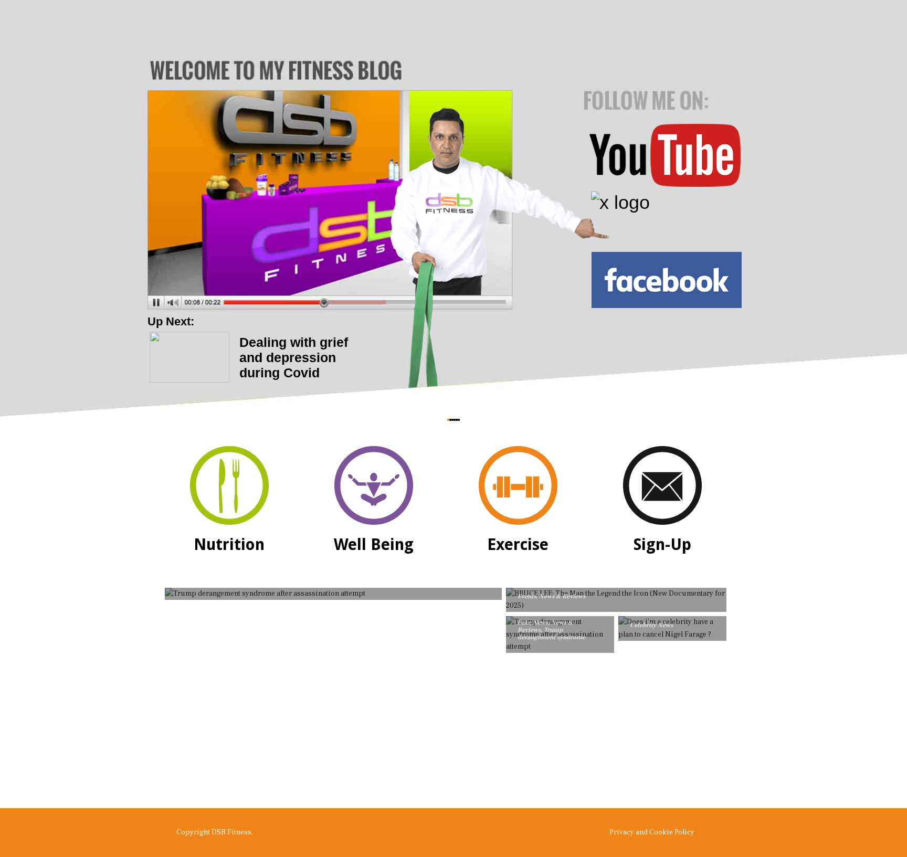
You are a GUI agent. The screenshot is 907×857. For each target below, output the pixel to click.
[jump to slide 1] (448, 420)
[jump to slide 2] (450, 420)
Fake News (533, 623)
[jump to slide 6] (459, 420)
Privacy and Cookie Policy (651, 832)
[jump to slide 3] (452, 420)
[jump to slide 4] (455, 420)
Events (527, 596)
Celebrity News (651, 625)
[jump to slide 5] (457, 420)
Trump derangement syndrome (551, 633)
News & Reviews (562, 596)
